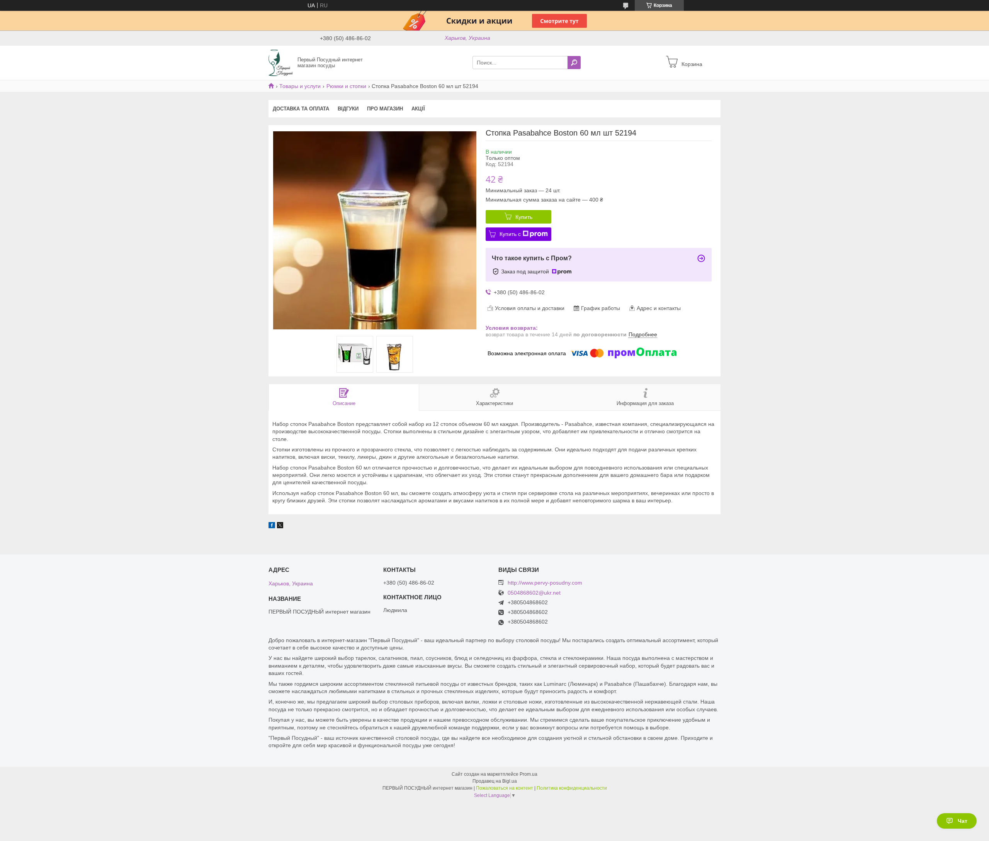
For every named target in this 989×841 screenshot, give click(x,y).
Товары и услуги (300, 86)
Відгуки (348, 109)
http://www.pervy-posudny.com (545, 583)
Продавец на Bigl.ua (494, 781)
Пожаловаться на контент (504, 788)
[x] (280, 526)
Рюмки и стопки (346, 86)
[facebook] (271, 526)
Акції (418, 109)
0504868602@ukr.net (534, 593)
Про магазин (385, 109)
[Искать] (574, 62)
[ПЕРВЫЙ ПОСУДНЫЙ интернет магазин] (280, 62)
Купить (523, 217)
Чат (962, 821)
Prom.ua (528, 774)
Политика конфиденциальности (572, 788)
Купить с (510, 234)
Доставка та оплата (301, 109)
